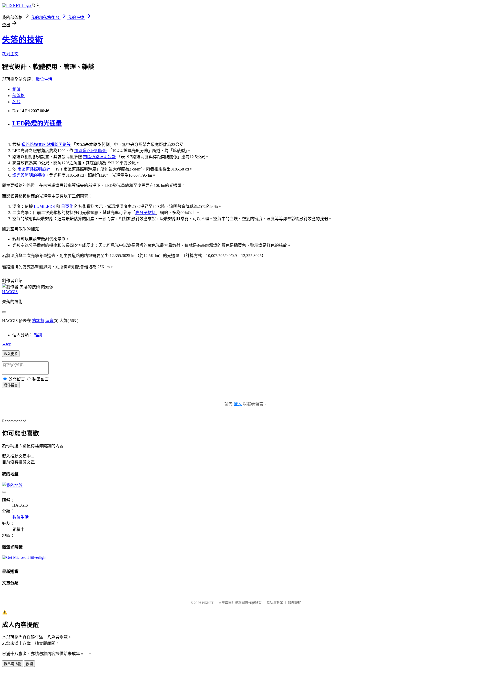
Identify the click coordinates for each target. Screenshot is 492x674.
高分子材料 (145, 212)
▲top (6, 344)
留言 (49, 320)
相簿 (16, 89)
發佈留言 (10, 385)
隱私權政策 (274, 603)
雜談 (38, 335)
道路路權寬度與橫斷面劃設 (46, 144)
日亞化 (67, 206)
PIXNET (207, 603)
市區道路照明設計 (90, 150)
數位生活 (44, 79)
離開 (29, 664)
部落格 (18, 95)
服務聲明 (294, 603)
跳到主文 (10, 54)
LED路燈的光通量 (37, 123)
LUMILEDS (44, 206)
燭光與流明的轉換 (28, 175)
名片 (16, 102)
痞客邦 (38, 320)
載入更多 (10, 354)
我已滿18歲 (12, 664)
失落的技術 (22, 39)
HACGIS (10, 292)
